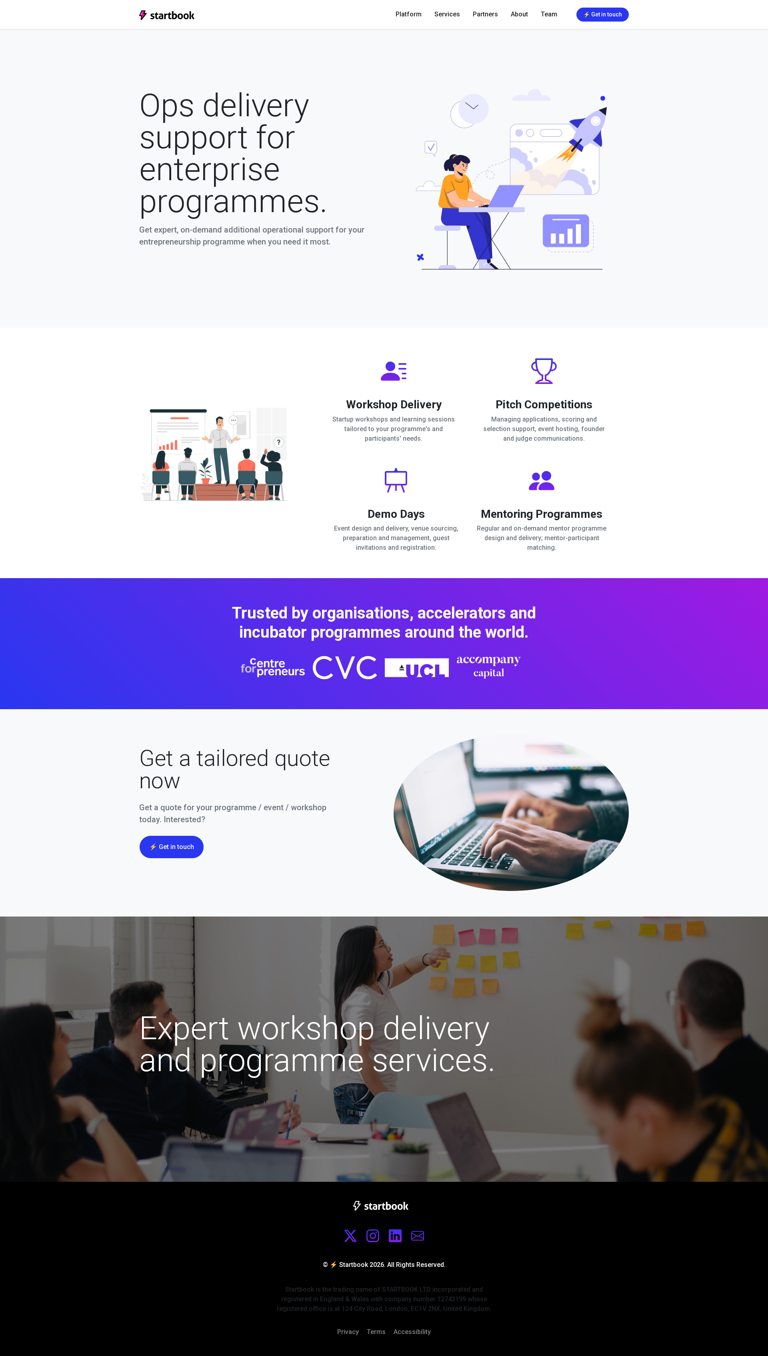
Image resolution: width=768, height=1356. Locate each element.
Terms (376, 1332)
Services (447, 14)
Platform (409, 14)
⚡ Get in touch (171, 847)
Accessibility (412, 1332)
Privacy (348, 1332)
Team (549, 14)
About (519, 14)
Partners (485, 14)
